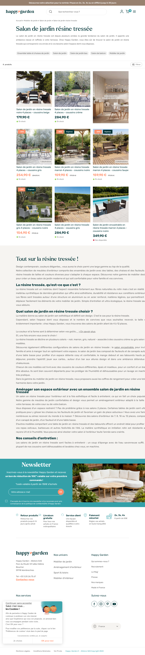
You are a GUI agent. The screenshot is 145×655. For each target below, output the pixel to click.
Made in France (98, 587)
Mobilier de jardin (31, 21)
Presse (94, 577)
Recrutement (97, 567)
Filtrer (138, 65)
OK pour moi (47, 641)
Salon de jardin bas (78, 53)
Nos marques (97, 582)
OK (60, 492)
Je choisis (17, 641)
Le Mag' (94, 572)
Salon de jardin (45, 21)
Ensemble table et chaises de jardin (33, 53)
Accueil (19, 21)
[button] (4, 652)
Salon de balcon (98, 53)
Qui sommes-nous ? (100, 561)
